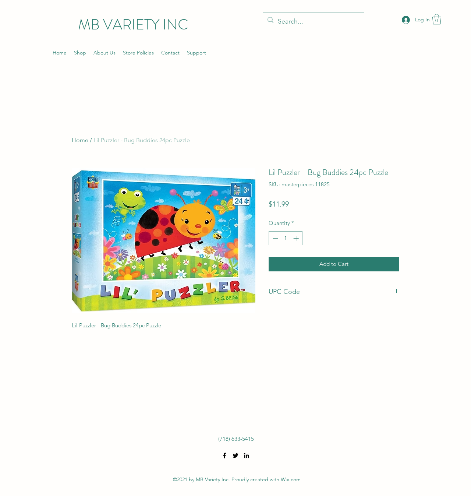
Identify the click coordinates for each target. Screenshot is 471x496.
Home (80, 140)
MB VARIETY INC (133, 24)
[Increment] (297, 238)
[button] (436, 19)
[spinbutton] (286, 238)
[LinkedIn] (246, 455)
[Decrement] (275, 238)
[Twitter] (235, 455)
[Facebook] (224, 455)
